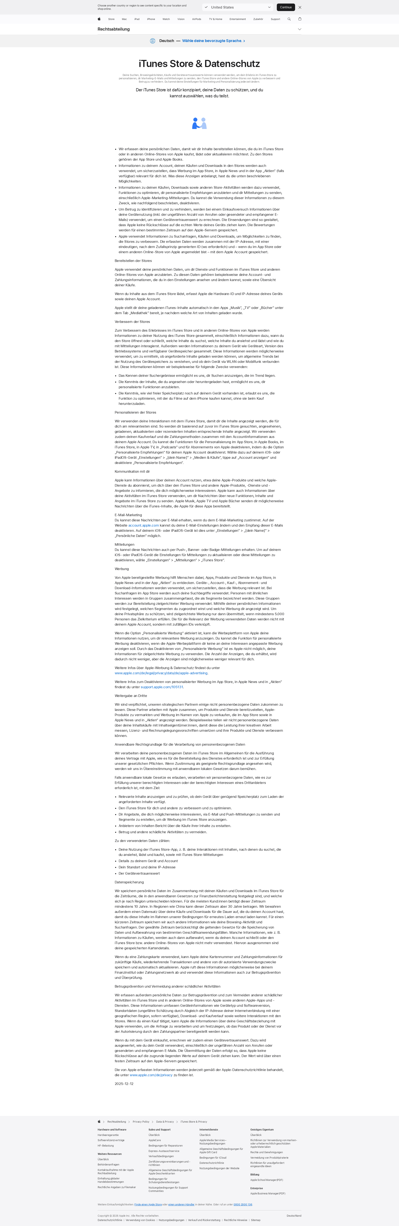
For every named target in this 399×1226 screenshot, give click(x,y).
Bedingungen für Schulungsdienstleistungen (164, 1181)
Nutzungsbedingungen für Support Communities (168, 1189)
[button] (238, 7)
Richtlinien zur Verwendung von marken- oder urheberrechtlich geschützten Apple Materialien (273, 1143)
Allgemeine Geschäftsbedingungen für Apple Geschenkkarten (170, 1172)
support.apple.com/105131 (162, 687)
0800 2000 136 (243, 1204)
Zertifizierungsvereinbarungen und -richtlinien (169, 1163)
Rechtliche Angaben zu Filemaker (117, 1187)
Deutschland (294, 1215)
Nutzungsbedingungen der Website (219, 1168)
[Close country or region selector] (300, 7)
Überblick (103, 1159)
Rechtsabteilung (114, 29)
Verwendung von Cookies (140, 1220)
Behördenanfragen (108, 1164)
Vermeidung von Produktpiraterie (269, 1157)
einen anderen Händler (181, 1204)
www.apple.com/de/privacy (151, 1075)
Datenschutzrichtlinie (212, 1163)
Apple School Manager (263, 1180)
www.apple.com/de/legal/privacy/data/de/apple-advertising (161, 673)
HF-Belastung (106, 1145)
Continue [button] (286, 7)
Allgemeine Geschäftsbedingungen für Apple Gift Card (221, 1151)
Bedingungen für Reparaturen (166, 1145)
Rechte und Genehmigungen (266, 1152)
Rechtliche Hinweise (235, 1220)
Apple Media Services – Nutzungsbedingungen (213, 1142)
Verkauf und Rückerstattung (204, 1220)
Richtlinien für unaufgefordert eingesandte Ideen (267, 1165)
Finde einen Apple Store (148, 1204)
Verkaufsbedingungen (161, 1156)
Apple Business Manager (264, 1193)
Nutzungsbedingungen (172, 1220)
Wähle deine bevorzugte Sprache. (212, 40)
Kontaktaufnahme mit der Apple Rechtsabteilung (116, 1172)
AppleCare (155, 1140)
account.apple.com (143, 525)
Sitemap (255, 1220)
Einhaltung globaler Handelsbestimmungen (111, 1180)
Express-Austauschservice (164, 1151)
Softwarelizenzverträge (111, 1140)
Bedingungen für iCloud (213, 1157)
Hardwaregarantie (108, 1135)
